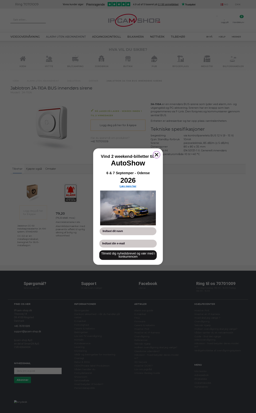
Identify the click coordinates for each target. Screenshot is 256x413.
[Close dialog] (156, 154)
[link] (128, 208)
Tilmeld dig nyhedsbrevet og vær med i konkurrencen (128, 255)
